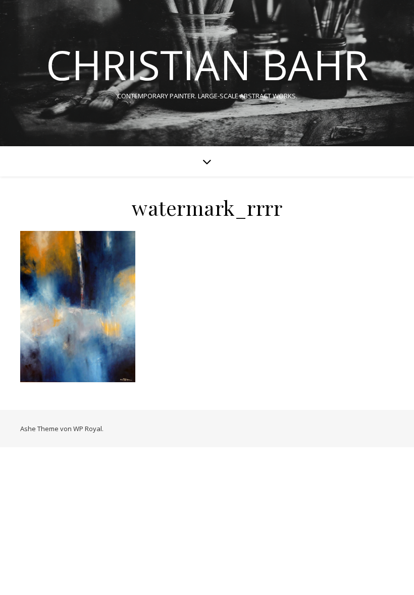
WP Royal (87, 428)
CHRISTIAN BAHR (207, 64)
